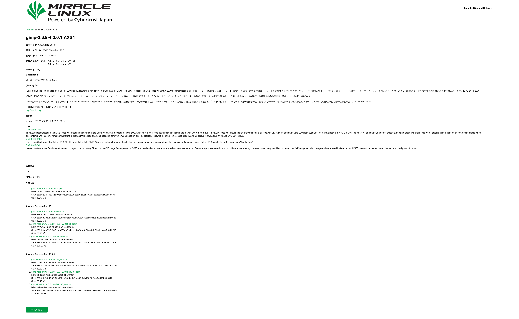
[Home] (72, 24)
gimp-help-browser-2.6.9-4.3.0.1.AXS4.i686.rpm (54, 223)
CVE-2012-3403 (34, 138)
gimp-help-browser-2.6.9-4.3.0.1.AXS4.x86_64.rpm (55, 271)
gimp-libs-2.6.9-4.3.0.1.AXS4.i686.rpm (49, 236)
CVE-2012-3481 (34, 145)
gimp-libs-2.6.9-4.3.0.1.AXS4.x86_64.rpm (51, 284)
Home (30, 29)
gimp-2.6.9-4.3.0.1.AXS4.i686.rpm (47, 211)
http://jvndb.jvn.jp (34, 110)
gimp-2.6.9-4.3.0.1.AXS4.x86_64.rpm (49, 259)
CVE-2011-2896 (34, 129)
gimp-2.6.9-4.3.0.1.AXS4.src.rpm (46, 188)
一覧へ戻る (36, 309)
